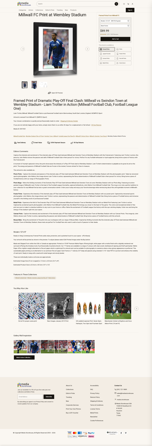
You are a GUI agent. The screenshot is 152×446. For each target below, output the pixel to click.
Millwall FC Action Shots (82, 136)
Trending (60, 10)
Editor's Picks (49, 10)
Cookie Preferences (96, 420)
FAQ (91, 389)
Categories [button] (22, 10)
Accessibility (94, 385)
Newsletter (93, 417)
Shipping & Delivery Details (69, 121)
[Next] (87, 49)
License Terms (95, 409)
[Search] (116, 4)
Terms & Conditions (96, 405)
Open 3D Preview (57, 93)
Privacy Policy (94, 393)
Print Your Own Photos (73, 409)
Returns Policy (95, 397)
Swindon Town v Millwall (51, 136)
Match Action (51, 277)
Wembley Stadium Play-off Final (35, 136)
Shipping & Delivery (96, 401)
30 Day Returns (96, 125)
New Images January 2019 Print (57, 321)
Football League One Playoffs (67, 136)
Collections (39, 10)
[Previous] (23, 49)
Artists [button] (31, 10)
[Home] (26, 4)
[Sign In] (132, 4)
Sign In (130, 10)
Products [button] (73, 10)
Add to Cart (115, 39)
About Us (69, 385)
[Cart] (128, 4)
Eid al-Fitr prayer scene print (27, 321)
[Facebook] (121, 434)
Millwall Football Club (19, 136)
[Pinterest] (125, 434)
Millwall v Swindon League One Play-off (37, 277)
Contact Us (118, 385)
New (66, 10)
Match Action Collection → (24, 357)
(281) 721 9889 (121, 389)
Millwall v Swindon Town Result (98, 136)
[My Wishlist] (124, 4)
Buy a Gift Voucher (72, 413)
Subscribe (49, 397)
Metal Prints (94, 413)
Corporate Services (72, 405)
